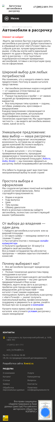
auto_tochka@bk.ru (15, 350)
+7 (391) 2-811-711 (43, 7)
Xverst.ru (28, 363)
